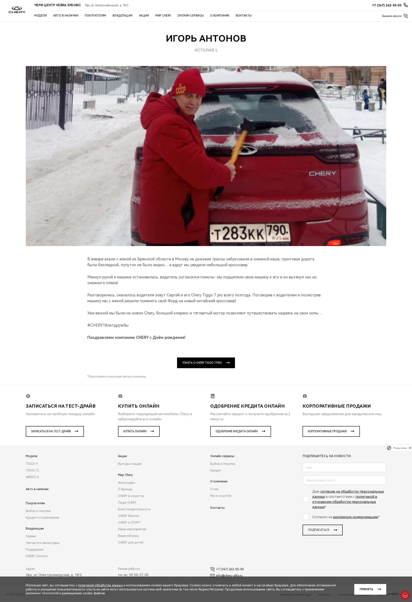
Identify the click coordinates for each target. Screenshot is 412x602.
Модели (40, 15)
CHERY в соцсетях (131, 496)
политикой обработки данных (100, 585)
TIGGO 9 (32, 463)
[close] (410, 447)
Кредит (215, 470)
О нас (214, 489)
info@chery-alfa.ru (229, 575)
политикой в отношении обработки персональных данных (344, 502)
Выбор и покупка (38, 511)
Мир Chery (163, 15)
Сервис (31, 536)
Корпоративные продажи (327, 431)
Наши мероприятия (132, 529)
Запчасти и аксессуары (43, 543)
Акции (144, 15)
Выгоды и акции (130, 463)
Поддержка (34, 549)
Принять (366, 589)
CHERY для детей (130, 542)
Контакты (244, 15)
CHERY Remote (128, 516)
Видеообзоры (128, 535)
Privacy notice (400, 448)
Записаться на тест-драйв (51, 431)
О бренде (125, 489)
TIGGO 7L (32, 470)
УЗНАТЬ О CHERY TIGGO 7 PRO (202, 362)
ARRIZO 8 (32, 477)
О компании (219, 15)
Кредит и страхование (42, 517)
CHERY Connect (37, 556)
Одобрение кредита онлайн (237, 431)
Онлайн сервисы (190, 15)
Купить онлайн (135, 431)
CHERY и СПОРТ (129, 522)
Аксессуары (126, 482)
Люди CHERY (127, 502)
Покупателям (95, 15)
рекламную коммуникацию (355, 517)
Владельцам (123, 15)
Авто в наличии (65, 15)
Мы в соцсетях (221, 495)
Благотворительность (134, 509)
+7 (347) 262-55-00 (230, 569)
